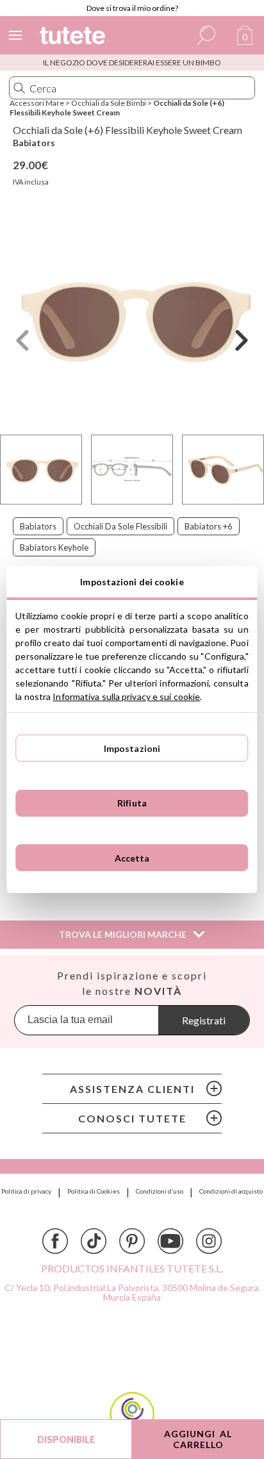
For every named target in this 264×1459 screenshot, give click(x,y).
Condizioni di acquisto (231, 1191)
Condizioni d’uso (159, 1191)
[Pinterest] (132, 1241)
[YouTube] (170, 1241)
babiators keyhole (54, 547)
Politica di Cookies (93, 1191)
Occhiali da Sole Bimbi (108, 103)
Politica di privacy (26, 1191)
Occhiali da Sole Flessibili (120, 526)
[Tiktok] (93, 1241)
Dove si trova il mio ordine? (132, 8)
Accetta (132, 858)
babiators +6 (209, 526)
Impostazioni (132, 748)
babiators (38, 526)
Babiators (34, 142)
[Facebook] (55, 1241)
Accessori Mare (37, 103)
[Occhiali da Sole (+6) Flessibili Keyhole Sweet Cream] (132, 318)
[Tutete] (74, 37)
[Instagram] (209, 1241)
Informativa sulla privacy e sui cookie (126, 696)
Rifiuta (132, 802)
